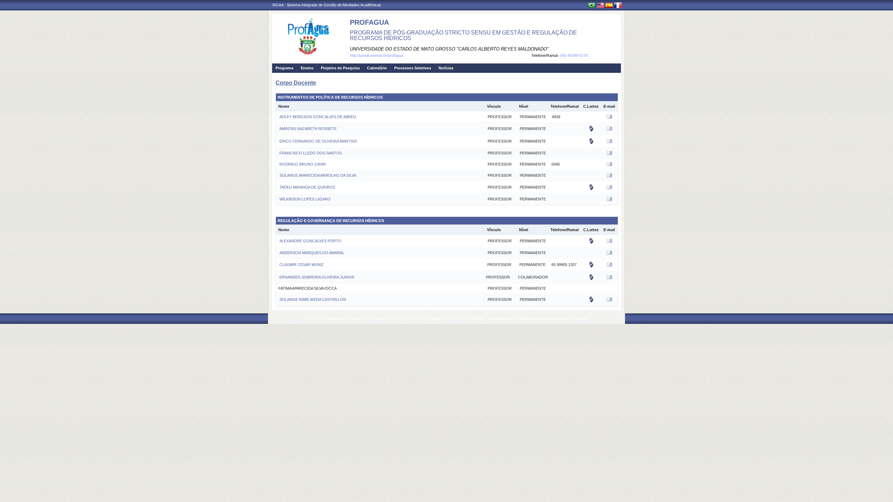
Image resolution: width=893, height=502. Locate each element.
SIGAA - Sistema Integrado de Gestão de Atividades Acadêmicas (326, 5)
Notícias (445, 68)
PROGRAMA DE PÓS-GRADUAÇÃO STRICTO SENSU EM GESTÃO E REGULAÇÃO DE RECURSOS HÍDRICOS (463, 35)
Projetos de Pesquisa (340, 68)
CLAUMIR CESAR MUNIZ (301, 265)
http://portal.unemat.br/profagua (376, 55)
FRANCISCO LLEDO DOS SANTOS (310, 153)
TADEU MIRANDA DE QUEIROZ (306, 187)
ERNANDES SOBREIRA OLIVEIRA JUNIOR (316, 277)
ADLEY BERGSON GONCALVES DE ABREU (317, 117)
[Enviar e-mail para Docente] (609, 118)
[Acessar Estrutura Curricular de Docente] (591, 131)
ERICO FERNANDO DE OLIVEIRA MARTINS (317, 141)
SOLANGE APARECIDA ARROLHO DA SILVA (317, 175)
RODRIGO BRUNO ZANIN (302, 164)
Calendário (377, 68)
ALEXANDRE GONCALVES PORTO (310, 241)
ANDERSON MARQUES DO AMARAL (311, 253)
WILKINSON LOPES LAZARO (304, 199)
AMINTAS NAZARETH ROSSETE (307, 129)
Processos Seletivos (412, 68)
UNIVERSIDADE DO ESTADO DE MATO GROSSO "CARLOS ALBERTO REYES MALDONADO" (449, 49)
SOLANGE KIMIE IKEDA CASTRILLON (312, 299)
